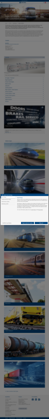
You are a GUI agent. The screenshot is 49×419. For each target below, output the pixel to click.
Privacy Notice (40, 209)
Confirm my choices (6, 223)
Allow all (41, 223)
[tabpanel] (32, 204)
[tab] (8, 197)
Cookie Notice (33, 209)
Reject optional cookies (27, 223)
